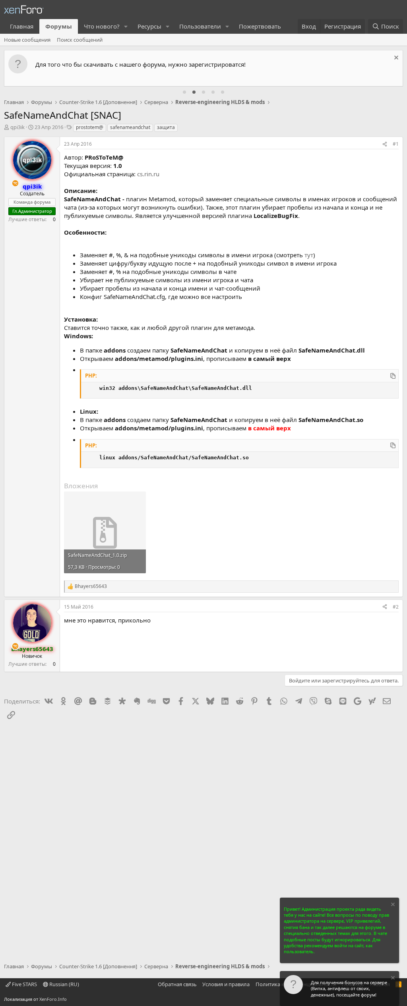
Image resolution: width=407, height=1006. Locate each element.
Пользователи (200, 26)
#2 (396, 606)
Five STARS (24, 984)
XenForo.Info (53, 999)
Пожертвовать (260, 26)
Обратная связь (177, 984)
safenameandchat (130, 127)
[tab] (184, 92)
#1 (396, 144)
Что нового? (102, 26)
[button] (126, 26)
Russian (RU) (63, 984)
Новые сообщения (27, 39)
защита (166, 127)
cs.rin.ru (148, 174)
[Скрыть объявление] (395, 58)
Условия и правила (226, 984)
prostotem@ (89, 127)
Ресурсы (149, 26)
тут (308, 255)
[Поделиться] (385, 144)
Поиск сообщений (80, 39)
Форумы (58, 26)
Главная (21, 26)
